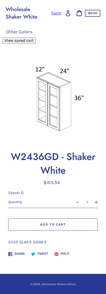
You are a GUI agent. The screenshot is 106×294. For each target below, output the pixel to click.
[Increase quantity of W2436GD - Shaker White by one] (98, 202)
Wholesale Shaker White (21, 13)
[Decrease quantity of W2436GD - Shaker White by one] (75, 202)
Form (56, 13)
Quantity (15, 202)
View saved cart (19, 40)
